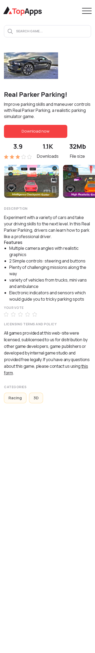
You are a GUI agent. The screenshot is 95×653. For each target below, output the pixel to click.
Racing (15, 398)
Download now (36, 131)
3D (36, 398)
